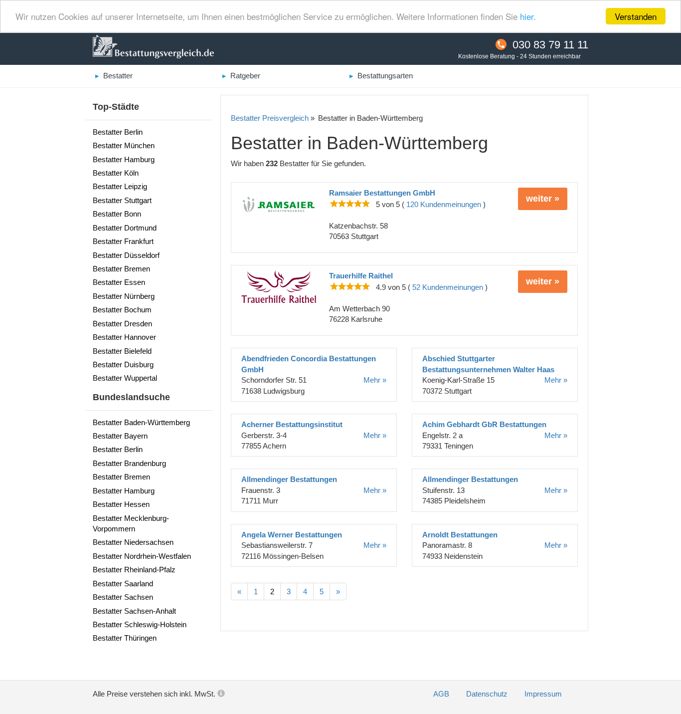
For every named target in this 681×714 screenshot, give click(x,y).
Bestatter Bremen (121, 268)
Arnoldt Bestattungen (460, 534)
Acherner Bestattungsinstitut (291, 424)
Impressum (543, 694)
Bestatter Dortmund (125, 228)
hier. (528, 16)
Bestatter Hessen (121, 504)
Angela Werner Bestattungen (291, 534)
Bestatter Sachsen (123, 597)
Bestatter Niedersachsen (133, 542)
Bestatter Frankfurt (123, 241)
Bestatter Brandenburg (129, 463)
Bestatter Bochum (122, 309)
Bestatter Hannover (124, 337)
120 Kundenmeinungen (443, 204)
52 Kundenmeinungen (447, 287)
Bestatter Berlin (118, 132)
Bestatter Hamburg (124, 159)
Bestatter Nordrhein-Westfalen (142, 556)
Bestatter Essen (119, 282)
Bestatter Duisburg (123, 364)
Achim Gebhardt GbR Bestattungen (484, 424)
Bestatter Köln (116, 173)
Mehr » (374, 380)
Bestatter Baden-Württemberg (141, 422)
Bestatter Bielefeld (122, 351)
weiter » (542, 199)
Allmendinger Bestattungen (289, 479)
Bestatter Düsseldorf (126, 255)
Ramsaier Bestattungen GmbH (382, 193)
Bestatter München (124, 145)
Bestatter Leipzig (120, 186)
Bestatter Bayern (120, 436)
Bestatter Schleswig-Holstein (139, 624)
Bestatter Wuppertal (125, 378)
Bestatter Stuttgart (122, 200)
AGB (442, 694)
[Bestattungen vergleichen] (153, 48)
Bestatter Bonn (117, 214)
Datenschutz (488, 694)
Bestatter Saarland (123, 583)
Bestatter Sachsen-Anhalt (134, 611)
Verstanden (636, 16)
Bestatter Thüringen (125, 638)
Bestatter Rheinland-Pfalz (134, 569)
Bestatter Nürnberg (124, 296)
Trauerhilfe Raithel (361, 275)
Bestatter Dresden (122, 323)
